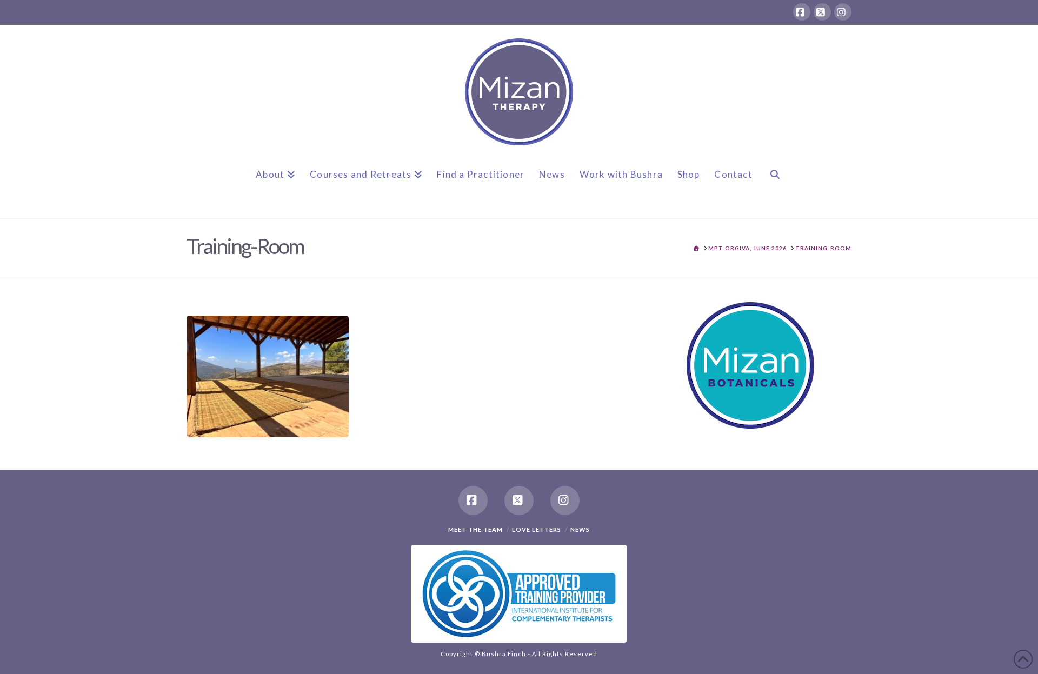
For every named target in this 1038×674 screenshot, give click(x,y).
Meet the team (475, 529)
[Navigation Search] (775, 183)
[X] (822, 12)
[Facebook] (801, 12)
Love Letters (536, 529)
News (580, 529)
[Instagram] (842, 12)
